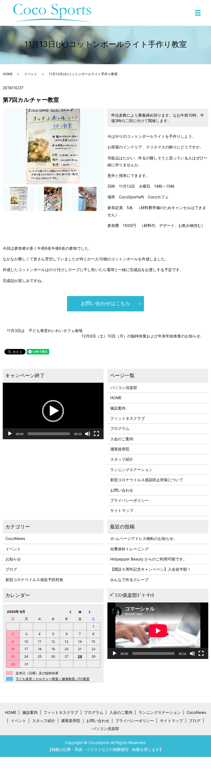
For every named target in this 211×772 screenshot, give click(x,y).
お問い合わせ (121, 490)
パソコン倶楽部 (123, 387)
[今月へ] (80, 611)
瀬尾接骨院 (119, 449)
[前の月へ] (66, 611)
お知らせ (13, 559)
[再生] (10, 433)
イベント (30, 74)
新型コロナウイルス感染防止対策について (146, 479)
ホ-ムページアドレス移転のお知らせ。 (143, 538)
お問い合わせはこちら (105, 303)
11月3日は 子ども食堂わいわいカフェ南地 (44, 330)
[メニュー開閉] (198, 13)
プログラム (119, 428)
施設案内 (118, 408)
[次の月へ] (93, 611)
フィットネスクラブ (127, 418)
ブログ (11, 569)
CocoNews (15, 538)
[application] (53, 411)
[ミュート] (87, 433)
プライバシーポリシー (129, 500)
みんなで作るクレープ (129, 579)
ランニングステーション (131, 469)
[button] (53, 411)
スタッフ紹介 (121, 459)
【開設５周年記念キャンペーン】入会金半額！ (150, 569)
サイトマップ (121, 510)
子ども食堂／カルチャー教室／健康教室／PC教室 (53, 679)
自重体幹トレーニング (129, 548)
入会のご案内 (121, 438)
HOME (8, 74)
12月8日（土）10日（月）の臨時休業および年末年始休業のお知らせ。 (143, 336)
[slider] (49, 433)
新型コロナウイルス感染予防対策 (34, 579)
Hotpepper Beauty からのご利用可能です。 (148, 559)
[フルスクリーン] (96, 433)
